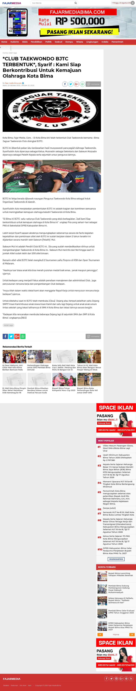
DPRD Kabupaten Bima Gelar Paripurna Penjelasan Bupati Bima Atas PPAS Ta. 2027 (117, 551)
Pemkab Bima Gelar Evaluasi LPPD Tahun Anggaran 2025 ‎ (121, 612)
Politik (48, 42)
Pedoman (14, 685)
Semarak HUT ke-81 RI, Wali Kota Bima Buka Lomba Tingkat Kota (118, 513)
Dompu (69, 42)
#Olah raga (8, 325)
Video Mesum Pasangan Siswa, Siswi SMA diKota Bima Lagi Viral (118, 448)
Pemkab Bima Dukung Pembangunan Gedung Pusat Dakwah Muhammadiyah (118, 589)
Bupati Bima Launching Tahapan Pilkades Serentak (120, 574)
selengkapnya (116, 559)
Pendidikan (36, 42)
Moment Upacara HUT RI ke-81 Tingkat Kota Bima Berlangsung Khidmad (118, 484)
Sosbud (58, 42)
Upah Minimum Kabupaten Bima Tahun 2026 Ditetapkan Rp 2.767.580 (117, 457)
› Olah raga (12, 53)
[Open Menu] (133, 3)
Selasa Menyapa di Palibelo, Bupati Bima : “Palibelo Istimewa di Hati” (120, 600)
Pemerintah (117, 42)
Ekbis (24, 42)
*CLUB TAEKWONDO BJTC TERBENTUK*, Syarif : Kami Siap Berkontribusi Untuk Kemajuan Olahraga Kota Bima (42, 67)
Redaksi (6, 685)
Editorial (5, 48)
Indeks (105, 42)
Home (4, 42)
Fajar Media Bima (54, 685)
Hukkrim (14, 42)
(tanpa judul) (109, 508)
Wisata (79, 42)
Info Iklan (23, 685)
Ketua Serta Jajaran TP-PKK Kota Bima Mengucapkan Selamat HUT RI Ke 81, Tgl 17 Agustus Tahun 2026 (116, 540)
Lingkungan (92, 42)
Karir (29, 685)
